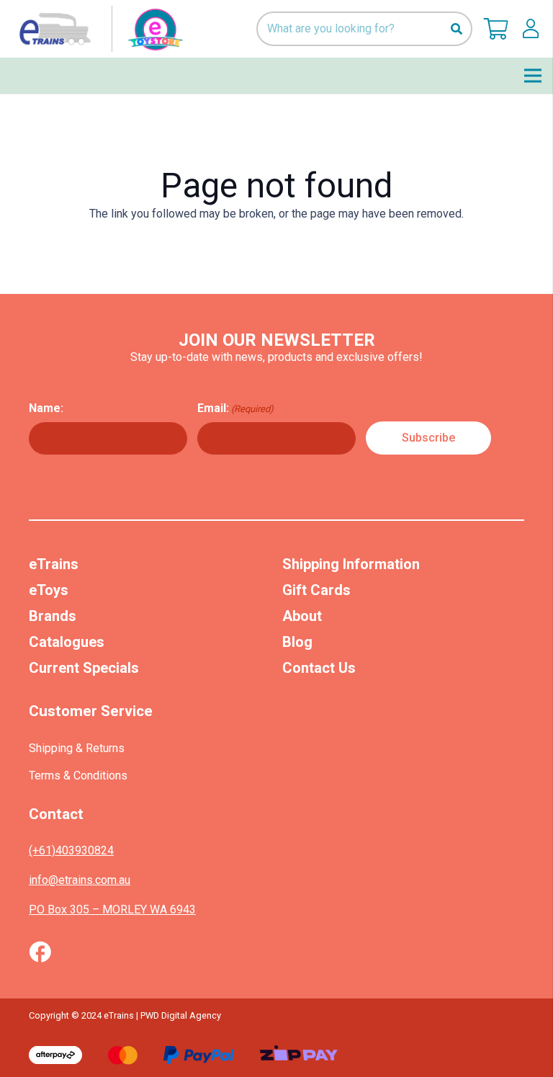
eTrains (53, 564)
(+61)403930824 (71, 850)
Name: (46, 408)
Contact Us (319, 667)
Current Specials (84, 667)
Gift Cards (316, 590)
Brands (52, 616)
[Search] (456, 29)
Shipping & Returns (77, 748)
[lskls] (530, 29)
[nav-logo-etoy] (98, 29)
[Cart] (496, 29)
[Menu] (533, 76)
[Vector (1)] (40, 951)
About (302, 616)
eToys (48, 590)
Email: (235, 408)
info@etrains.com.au (79, 880)
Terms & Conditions (78, 775)
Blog (297, 642)
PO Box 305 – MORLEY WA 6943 (112, 909)
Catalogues (66, 642)
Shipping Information (351, 564)
